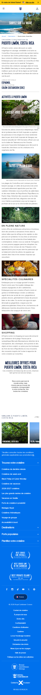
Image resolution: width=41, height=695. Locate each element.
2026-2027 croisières (10, 488)
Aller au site (30, 2)
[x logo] (29, 589)
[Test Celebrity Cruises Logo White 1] (20, 683)
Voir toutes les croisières (21, 390)
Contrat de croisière (20, 610)
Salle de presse (20, 653)
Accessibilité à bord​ (10, 522)
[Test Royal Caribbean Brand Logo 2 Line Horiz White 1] (20, 676)
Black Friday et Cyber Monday (14, 479)
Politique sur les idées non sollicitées (20, 657)
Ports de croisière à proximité (13, 503)
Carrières (20, 632)
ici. (33, 455)
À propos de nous (20, 615)
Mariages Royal (8, 508)
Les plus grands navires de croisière (16, 493)
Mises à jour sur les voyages (20, 648)
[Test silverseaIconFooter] (20, 689)
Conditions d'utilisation (21, 627)
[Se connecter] (37, 8)
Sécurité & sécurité (20, 640)
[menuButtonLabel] (3, 8)
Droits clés (20, 619)
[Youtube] (23, 589)
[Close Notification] (38, 2)
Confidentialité (20, 623)
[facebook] (7, 589)
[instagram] (12, 589)
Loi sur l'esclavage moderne (20, 636)
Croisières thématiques (11, 513)
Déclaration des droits (20, 644)
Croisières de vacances (11, 484)
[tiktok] (18, 589)
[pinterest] (34, 589)
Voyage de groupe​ (9, 517)
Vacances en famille (10, 498)
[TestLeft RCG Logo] (20, 667)
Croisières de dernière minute (14, 469)
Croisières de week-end (11, 474)
